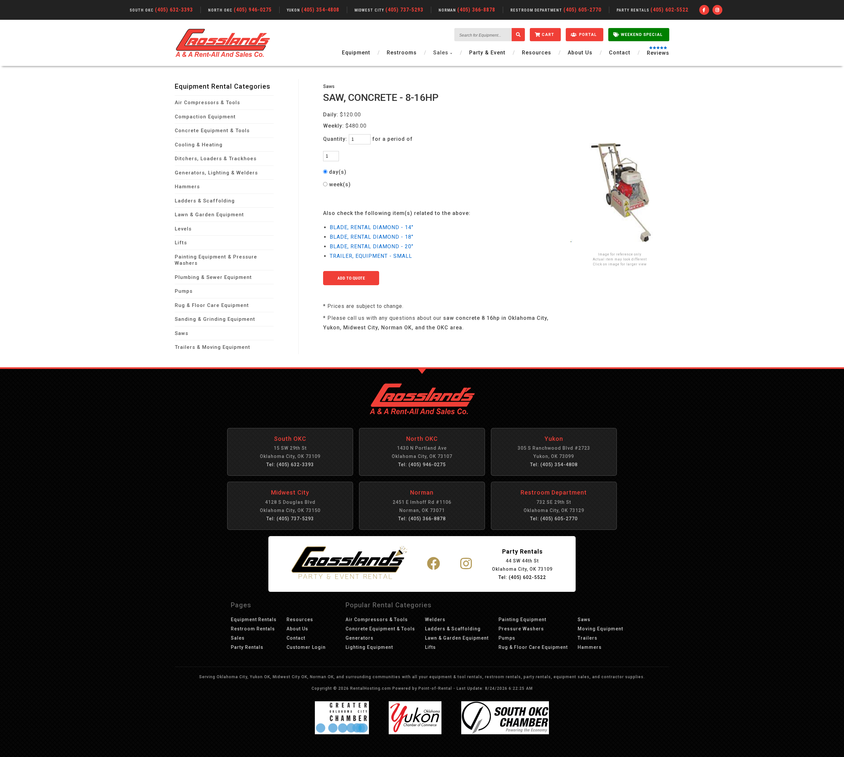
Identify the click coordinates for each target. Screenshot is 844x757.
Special (642, 34)
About (580, 52)
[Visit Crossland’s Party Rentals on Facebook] (433, 564)
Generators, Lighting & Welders (216, 173)
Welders (435, 619)
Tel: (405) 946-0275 (422, 464)
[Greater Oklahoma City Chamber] (342, 732)
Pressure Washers (521, 628)
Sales (238, 638)
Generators (360, 638)
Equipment (356, 52)
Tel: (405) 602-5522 (522, 577)
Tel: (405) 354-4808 (554, 464)
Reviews (658, 53)
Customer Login (306, 647)
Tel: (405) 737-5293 (290, 518)
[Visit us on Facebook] (704, 10)
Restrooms (402, 52)
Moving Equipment (600, 628)
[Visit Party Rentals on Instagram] (466, 564)
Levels (183, 229)
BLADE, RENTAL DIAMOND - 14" (371, 227)
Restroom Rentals (253, 628)
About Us (297, 628)
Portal (588, 34)
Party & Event (487, 52)
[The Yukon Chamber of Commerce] (415, 732)
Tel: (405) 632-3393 (290, 464)
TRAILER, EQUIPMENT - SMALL (371, 256)
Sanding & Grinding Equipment (215, 319)
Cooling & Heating (199, 145)
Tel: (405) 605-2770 (554, 518)
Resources (536, 52)
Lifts (181, 243)
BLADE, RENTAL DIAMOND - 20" (371, 246)
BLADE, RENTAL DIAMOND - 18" (371, 237)
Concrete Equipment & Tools (212, 131)
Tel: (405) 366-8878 (422, 518)
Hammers (187, 187)
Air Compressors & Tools (207, 103)
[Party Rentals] (349, 564)
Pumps (184, 291)
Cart (548, 34)
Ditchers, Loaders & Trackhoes (215, 159)
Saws (181, 333)
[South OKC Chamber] (505, 732)
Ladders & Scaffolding (205, 201)
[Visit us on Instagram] (717, 10)
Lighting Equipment (369, 647)
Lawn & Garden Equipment (209, 215)
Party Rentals (247, 647)
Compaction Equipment (205, 117)
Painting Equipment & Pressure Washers (216, 260)
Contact (619, 52)
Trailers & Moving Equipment (212, 347)
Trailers (587, 638)
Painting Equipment (522, 619)
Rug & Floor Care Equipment (212, 305)
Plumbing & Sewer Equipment (213, 277)
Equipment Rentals (254, 619)
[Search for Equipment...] (518, 34)
